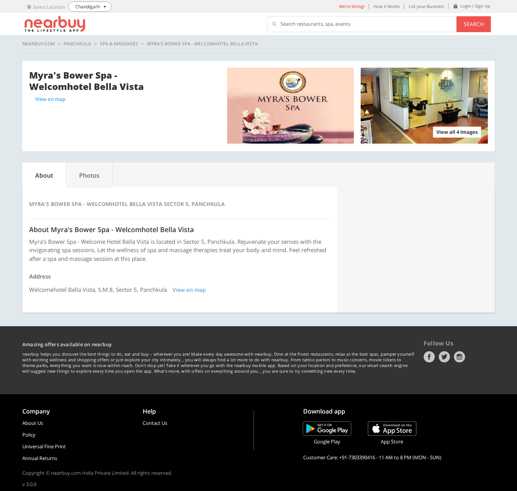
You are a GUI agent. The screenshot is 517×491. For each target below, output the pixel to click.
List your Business (426, 6)
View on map (50, 99)
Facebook (429, 356)
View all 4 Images (457, 132)
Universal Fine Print (44, 446)
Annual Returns (39, 458)
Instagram (459, 356)
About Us (32, 423)
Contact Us (155, 423)
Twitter (444, 356)
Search (474, 24)
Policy (29, 434)
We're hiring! (351, 6)
